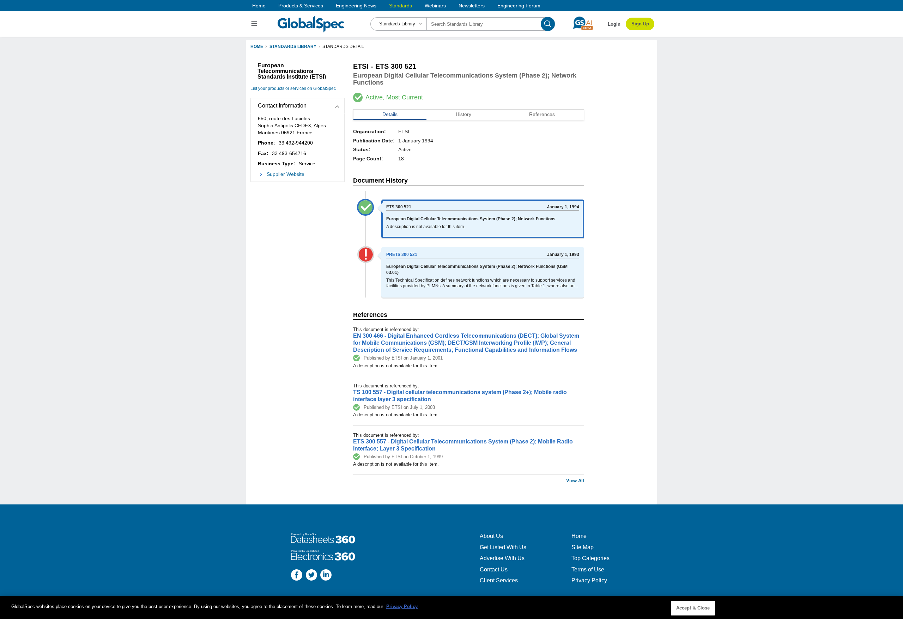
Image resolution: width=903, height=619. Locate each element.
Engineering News (356, 5)
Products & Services (300, 5)
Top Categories (590, 558)
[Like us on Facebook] (296, 575)
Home (259, 5)
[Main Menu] (255, 24)
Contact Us (494, 569)
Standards (400, 5)
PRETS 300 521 (401, 254)
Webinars (435, 5)
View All (575, 480)
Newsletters (472, 5)
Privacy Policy (589, 580)
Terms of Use (587, 569)
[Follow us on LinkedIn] (326, 575)
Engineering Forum (518, 5)
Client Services (499, 580)
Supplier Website (285, 174)
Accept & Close (693, 608)
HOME (256, 46)
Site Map (582, 547)
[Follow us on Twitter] (311, 575)
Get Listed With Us (503, 547)
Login (614, 24)
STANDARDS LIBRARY (292, 46)
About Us (491, 536)
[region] (451, 607)
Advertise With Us (502, 558)
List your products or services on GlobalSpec (293, 88)
